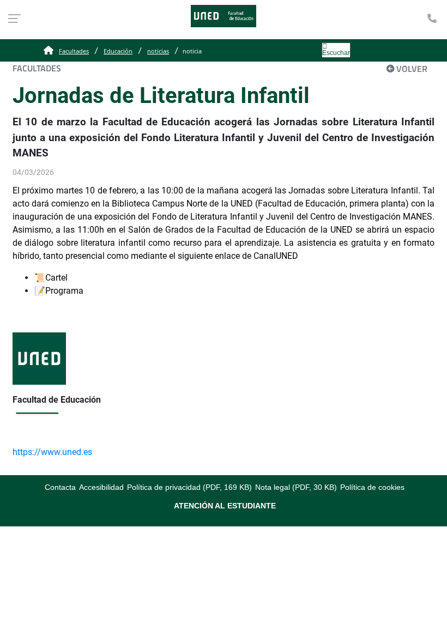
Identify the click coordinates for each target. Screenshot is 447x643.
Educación (118, 51)
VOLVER (411, 68)
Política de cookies (372, 487)
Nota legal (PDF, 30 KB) (296, 487)
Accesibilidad (101, 487)
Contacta (60, 487)
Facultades (74, 51)
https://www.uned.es (52, 452)
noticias (158, 51)
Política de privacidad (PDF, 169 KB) (189, 487)
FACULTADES (37, 68)
